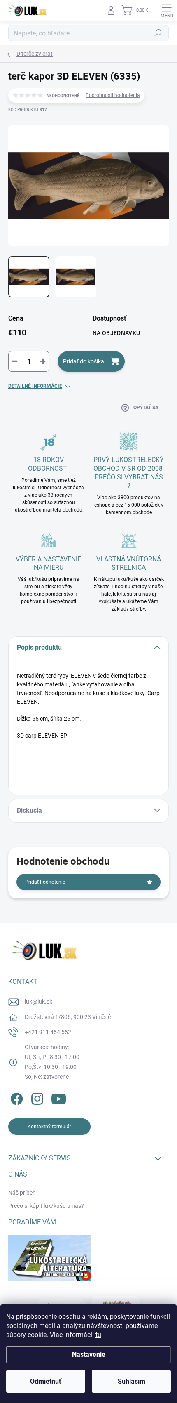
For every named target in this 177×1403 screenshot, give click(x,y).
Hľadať (158, 33)
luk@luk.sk (38, 1001)
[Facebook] (15, 1097)
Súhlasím (131, 1381)
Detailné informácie (35, 386)
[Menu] (166, 10)
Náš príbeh (22, 1192)
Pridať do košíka (83, 361)
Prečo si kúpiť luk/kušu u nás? (46, 1206)
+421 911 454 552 (48, 1032)
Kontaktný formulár (49, 1126)
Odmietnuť (45, 1381)
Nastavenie (88, 1354)
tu (98, 1335)
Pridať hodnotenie (45, 882)
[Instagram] (36, 1097)
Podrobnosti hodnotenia (113, 95)
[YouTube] (58, 1097)
